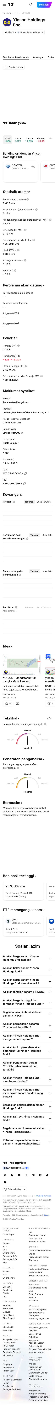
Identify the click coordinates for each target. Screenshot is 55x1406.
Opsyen (6, 1312)
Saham (6, 1243)
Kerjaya (32, 1297)
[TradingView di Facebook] (12, 1175)
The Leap (33, 1260)
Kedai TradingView (37, 1309)
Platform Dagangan (38, 1379)
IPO (4, 1296)
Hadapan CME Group (39, 1269)
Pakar (6, 1383)
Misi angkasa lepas (38, 1287)
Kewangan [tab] (38, 57)
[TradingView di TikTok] (47, 1175)
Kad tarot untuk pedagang (36, 1313)
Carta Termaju (35, 1376)
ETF (5, 1246)
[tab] (29, 502)
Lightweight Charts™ (38, 1372)
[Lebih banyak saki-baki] (16, 13)
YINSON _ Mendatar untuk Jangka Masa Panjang (19, 679)
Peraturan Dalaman (12, 1352)
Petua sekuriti (35, 1346)
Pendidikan (8, 1367)
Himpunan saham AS (39, 1275)
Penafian (33, 1330)
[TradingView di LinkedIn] (33, 1175)
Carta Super (9, 1234)
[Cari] (31, 5)
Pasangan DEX (10, 1259)
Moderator (8, 1355)
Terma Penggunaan (38, 1327)
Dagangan (8, 1364)
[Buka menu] (4, 5)
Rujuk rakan (8, 1345)
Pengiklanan (34, 1390)
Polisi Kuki (33, 1337)
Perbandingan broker (39, 1257)
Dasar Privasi (35, 1334)
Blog (31, 1291)
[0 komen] (17, 703)
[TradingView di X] (5, 1175)
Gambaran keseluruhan (40, 1250)
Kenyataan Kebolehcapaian (36, 1341)
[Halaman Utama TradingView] (11, 5)
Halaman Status (36, 1352)
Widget (32, 1363)
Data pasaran (35, 1238)
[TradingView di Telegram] (40, 1175)
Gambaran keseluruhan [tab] (16, 57)
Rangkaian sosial (11, 1339)
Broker (32, 1253)
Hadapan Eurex (36, 1272)
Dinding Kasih (9, 1342)
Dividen (6, 1293)
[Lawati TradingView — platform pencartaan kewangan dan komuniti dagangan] (15, 123)
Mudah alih (8, 1327)
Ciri (30, 1232)
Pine (5, 1262)
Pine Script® (9, 1318)
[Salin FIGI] (24, 483)
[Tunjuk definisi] (27, 199)
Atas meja (7, 1330)
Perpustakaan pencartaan (35, 1368)
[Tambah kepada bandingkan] (33, 166)
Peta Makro (8, 1315)
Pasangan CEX (10, 1256)
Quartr (46, 1215)
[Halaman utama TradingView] (14, 1163)
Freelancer (8, 1386)
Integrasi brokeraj (37, 1393)
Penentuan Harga (37, 1235)
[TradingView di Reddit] (5, 1182)
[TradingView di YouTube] (19, 1175)
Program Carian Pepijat (40, 1349)
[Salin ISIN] (25, 473)
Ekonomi (7, 1287)
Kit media (33, 1300)
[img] (39, 32)
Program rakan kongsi (39, 1397)
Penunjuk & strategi (12, 1379)
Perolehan (7, 1290)
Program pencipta (11, 1349)
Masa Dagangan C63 (39, 1318)
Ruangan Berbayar (12, 1389)
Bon (5, 1249)
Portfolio (7, 1305)
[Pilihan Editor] (48, 656)
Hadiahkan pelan (37, 1241)
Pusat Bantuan (36, 1294)
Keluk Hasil (8, 1308)
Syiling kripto (9, 1253)
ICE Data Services (43, 1196)
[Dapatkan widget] (49, 718)
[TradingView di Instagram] (26, 1175)
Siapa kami (34, 1284)
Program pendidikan (38, 1400)
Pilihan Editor (9, 1370)
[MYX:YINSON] (6, 672)
